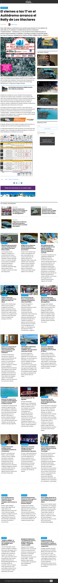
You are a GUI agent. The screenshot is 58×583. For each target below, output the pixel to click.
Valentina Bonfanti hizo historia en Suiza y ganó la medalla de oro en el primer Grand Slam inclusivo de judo (28, 500)
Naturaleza (25, 295)
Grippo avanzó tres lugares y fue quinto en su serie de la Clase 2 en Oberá (8, 300)
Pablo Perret (14, 24)
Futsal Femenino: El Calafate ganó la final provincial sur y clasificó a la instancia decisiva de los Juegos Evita (49, 543)
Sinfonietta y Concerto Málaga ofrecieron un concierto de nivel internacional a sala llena (28, 449)
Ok (51, 581)
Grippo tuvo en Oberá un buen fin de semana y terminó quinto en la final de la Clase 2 (19, 224)
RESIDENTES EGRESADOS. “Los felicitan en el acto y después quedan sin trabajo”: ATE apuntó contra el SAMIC (28, 542)
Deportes (4, 7)
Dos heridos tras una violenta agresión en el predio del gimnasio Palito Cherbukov (48, 401)
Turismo (24, 344)
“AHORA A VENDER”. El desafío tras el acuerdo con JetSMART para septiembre (8, 543)
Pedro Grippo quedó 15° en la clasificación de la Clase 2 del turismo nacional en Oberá (48, 500)
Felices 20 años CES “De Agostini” (27, 398)
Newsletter (42, 122)
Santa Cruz (5, 344)
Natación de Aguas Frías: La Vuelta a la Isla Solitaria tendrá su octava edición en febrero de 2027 (9, 401)
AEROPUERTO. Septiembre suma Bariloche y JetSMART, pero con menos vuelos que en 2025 (29, 349)
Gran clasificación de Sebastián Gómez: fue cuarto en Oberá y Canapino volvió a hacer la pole (9, 500)
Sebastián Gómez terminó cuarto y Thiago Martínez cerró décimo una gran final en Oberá (49, 211)
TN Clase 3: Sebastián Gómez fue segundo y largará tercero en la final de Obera (48, 349)
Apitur (6, 179)
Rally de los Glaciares (13, 179)
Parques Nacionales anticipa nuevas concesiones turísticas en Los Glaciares (8, 449)
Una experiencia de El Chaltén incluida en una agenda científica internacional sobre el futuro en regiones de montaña (48, 249)
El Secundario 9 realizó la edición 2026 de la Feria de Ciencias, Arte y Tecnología (48, 449)
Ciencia (43, 243)
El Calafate (44, 396)
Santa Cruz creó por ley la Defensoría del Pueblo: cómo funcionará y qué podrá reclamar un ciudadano (8, 349)
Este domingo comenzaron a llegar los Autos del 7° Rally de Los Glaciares (20, 88)
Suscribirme (47, 128)
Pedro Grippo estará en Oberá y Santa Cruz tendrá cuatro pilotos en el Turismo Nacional (44, 75)
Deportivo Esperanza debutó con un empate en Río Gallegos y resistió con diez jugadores (19, 211)
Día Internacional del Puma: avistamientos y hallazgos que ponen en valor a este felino (28, 300)
